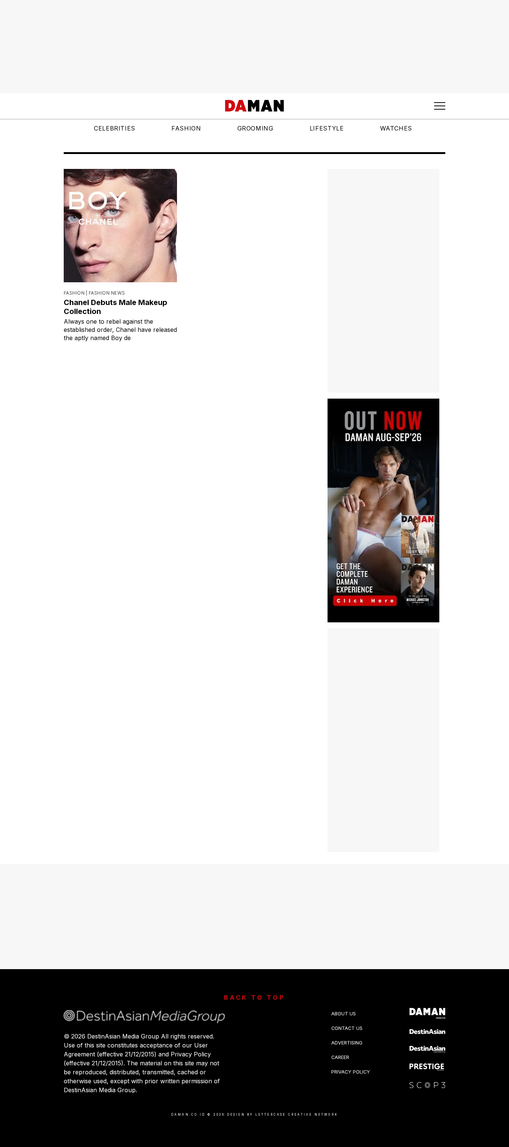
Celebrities (114, 128)
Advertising (347, 1043)
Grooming (255, 128)
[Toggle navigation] (439, 106)
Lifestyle (327, 128)
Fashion (186, 128)
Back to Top (254, 997)
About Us (343, 1013)
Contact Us (347, 1028)
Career (340, 1057)
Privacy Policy (350, 1072)
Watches (396, 128)
